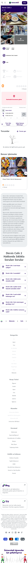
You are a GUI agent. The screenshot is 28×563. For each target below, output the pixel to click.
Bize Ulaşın (14, 444)
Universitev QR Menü (14, 421)
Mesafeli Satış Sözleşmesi (14, 467)
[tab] (14, 124)
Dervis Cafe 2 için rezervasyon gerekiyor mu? (15, 303)
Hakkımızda (14, 432)
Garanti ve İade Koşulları (14, 470)
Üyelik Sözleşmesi (14, 461)
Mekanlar (14, 373)
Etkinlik (14, 395)
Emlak (14, 386)
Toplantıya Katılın (14, 447)
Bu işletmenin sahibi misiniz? (7, 107)
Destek (14, 473)
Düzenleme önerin (22, 107)
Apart (14, 342)
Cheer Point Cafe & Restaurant (12, 179)
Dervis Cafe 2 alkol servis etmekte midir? (13, 280)
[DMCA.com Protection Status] (14, 544)
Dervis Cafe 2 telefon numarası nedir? (15, 311)
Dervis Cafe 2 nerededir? (13, 273)
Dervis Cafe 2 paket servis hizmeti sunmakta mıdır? (13, 287)
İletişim (14, 441)
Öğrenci (14, 383)
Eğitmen (14, 401)
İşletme (14, 398)
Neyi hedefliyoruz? (14, 435)
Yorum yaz (22, 131)
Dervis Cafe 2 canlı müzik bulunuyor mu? (13, 295)
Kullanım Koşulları (14, 458)
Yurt (14, 345)
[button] (26, 173)
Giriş (24, 2)
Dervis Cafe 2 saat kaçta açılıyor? (13, 266)
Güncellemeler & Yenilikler (14, 438)
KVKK (14, 464)
